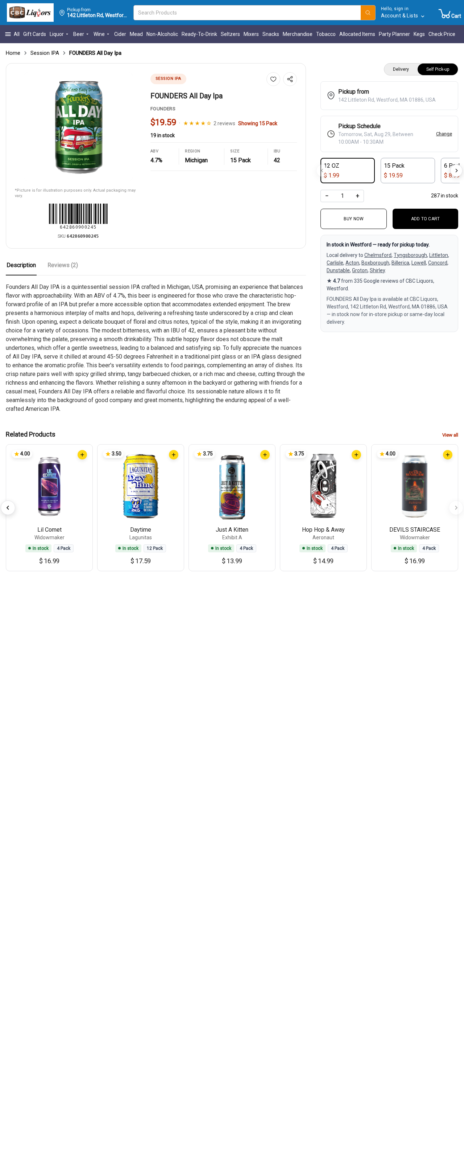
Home (13, 53)
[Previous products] (8, 507)
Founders (162, 108)
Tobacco (326, 34)
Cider (120, 34)
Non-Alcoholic (162, 34)
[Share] (290, 79)
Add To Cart (425, 218)
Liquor (57, 34)
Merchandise (297, 34)
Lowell (418, 263)
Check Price (441, 34)
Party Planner (394, 34)
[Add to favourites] (273, 79)
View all (450, 435)
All (17, 34)
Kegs (419, 34)
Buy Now (354, 218)
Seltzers (230, 34)
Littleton (438, 255)
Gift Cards (34, 34)
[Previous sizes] (322, 170)
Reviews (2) (62, 265)
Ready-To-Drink (199, 34)
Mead (136, 34)
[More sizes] (456, 170)
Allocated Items (357, 34)
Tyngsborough (410, 255)
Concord (437, 263)
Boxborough (375, 263)
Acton (352, 263)
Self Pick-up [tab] (437, 69)
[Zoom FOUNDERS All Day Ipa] (78, 126)
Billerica (400, 263)
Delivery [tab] (401, 69)
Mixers (251, 34)
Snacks (270, 34)
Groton (360, 270)
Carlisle (335, 263)
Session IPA (44, 53)
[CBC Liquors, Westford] (30, 12)
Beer (78, 34)
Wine (99, 34)
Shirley (377, 270)
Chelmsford (378, 255)
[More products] (456, 507)
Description (21, 265)
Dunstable (338, 270)
